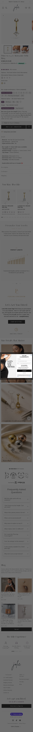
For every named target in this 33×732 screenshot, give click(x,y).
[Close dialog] (31, 355)
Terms (18, 376)
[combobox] (18, 363)
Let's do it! (24, 370)
